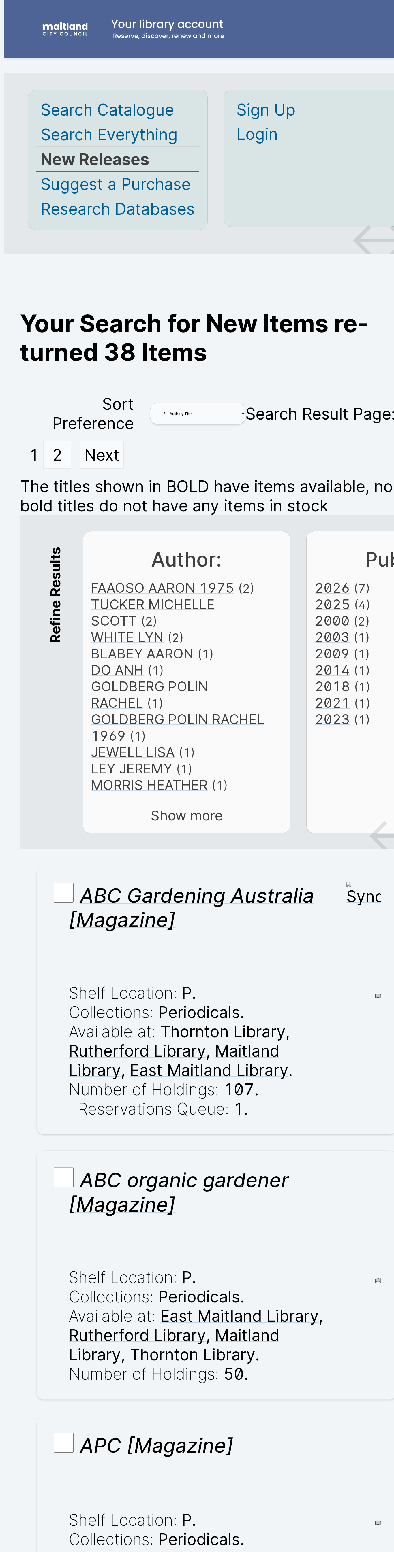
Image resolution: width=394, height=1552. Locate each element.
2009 (332, 653)
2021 (332, 702)
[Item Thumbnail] (363, 896)
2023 (332, 719)
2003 (332, 637)
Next (101, 455)
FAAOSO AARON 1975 (162, 587)
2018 (332, 686)
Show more (187, 815)
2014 (332, 670)
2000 (332, 620)
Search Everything (109, 134)
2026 (332, 587)
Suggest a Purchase (116, 184)
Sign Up (266, 109)
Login (257, 134)
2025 (332, 604)
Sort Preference (93, 413)
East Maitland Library (209, 1070)
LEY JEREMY (131, 768)
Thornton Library (223, 1031)
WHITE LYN (127, 637)
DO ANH (117, 670)
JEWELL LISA (133, 752)
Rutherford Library (137, 1050)
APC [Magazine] (157, 1445)
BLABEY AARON (142, 653)
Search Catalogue (107, 109)
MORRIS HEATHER (149, 785)
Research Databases (118, 208)
